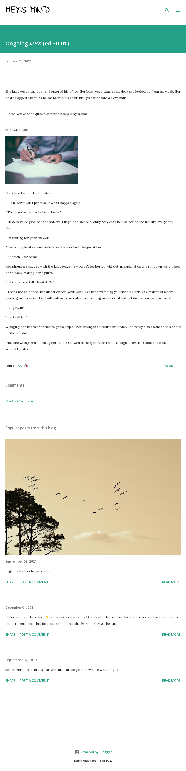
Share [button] (170, 366)
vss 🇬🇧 (23, 366)
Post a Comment (20, 401)
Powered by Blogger (96, 752)
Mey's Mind (27, 10)
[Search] (167, 8)
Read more (171, 582)
